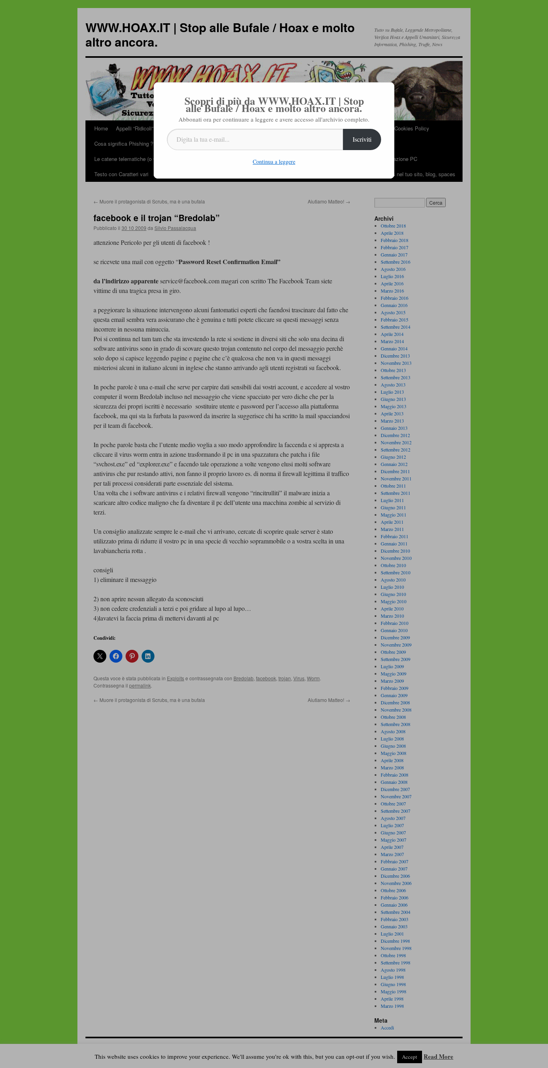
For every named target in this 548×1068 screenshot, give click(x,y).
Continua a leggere (274, 161)
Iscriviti (362, 139)
